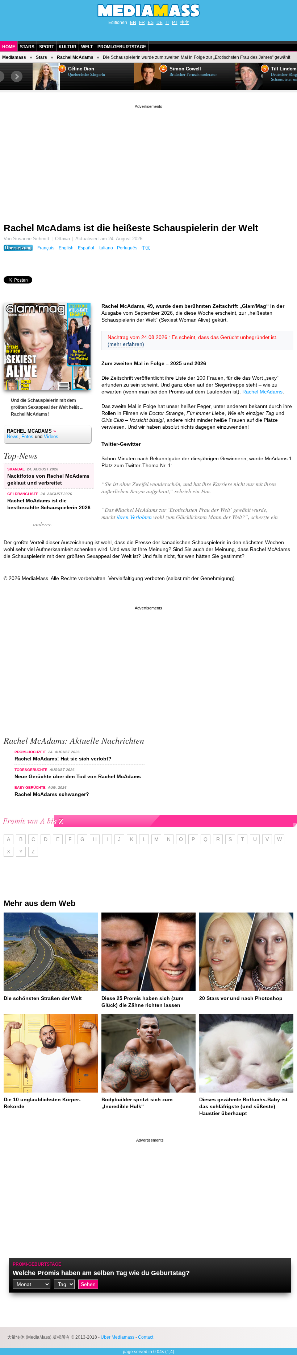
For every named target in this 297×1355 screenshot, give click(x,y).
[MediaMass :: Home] (148, 10)
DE (159, 22)
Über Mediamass (117, 1337)
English (66, 247)
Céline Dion (81, 69)
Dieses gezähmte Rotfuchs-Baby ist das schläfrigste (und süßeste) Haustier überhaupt (243, 1106)
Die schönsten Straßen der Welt (43, 998)
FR (142, 22)
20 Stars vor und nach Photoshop (241, 998)
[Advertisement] (148, 161)
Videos (51, 436)
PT (174, 22)
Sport (46, 46)
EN (133, 22)
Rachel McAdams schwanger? (51, 794)
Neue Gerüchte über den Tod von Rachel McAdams (77, 776)
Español (86, 247)
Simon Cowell (185, 69)
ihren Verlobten (134, 517)
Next (16, 76)
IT (167, 22)
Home (8, 46)
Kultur (67, 46)
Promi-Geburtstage (121, 46)
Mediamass (14, 57)
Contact (145, 1337)
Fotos (27, 436)
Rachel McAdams (75, 57)
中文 (184, 22)
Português (127, 247)
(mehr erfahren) (126, 344)
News (12, 436)
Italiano (106, 247)
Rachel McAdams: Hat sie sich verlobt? (63, 759)
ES (151, 22)
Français (45, 247)
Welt (87, 46)
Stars (27, 46)
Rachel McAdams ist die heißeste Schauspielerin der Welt (131, 228)
